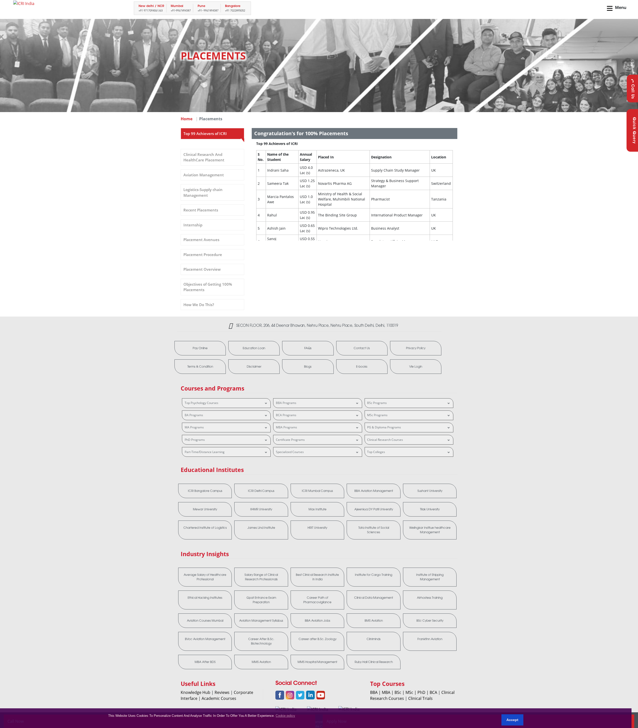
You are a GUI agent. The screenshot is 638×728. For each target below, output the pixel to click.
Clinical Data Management (373, 597)
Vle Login (415, 366)
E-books (361, 366)
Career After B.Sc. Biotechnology (261, 641)
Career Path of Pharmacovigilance (317, 600)
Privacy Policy (415, 348)
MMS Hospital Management (317, 662)
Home (186, 119)
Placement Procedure (202, 254)
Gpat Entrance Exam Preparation (261, 600)
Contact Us (362, 348)
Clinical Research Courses (385, 440)
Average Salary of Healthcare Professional (205, 577)
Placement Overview (202, 269)
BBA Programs (286, 403)
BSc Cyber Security (429, 620)
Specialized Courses (290, 452)
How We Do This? (198, 304)
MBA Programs (286, 427)
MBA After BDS (205, 662)
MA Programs (194, 427)
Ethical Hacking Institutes (205, 597)
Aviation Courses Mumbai (205, 620)
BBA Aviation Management (373, 491)
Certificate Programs (290, 440)
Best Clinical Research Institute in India (317, 577)
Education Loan (254, 348)
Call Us (632, 91)
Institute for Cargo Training (373, 575)
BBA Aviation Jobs (317, 620)
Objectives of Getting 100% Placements (207, 287)
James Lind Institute (261, 527)
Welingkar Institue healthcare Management (430, 530)
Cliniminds (374, 639)
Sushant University (429, 491)
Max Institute (317, 509)
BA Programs (194, 415)
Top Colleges (376, 452)
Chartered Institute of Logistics (205, 527)
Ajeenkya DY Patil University (373, 509)
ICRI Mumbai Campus (317, 491)
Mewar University (205, 509)
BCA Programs (286, 415)
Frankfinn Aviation (429, 639)
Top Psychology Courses (201, 403)
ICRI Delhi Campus (261, 491)
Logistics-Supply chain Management (203, 192)
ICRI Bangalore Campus (205, 491)
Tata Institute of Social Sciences (373, 530)
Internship (192, 224)
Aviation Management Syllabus (261, 620)
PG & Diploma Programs (384, 427)
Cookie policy (285, 716)
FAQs (308, 348)
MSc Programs (377, 415)
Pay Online (200, 348)
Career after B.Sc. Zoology (317, 639)
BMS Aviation (374, 620)
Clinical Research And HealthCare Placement (203, 157)
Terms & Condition (200, 366)
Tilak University (430, 509)
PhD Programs (195, 440)
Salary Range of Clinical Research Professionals (261, 577)
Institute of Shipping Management (430, 577)
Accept (512, 720)
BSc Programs (377, 403)
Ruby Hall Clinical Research (374, 662)
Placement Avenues (201, 239)
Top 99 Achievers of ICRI (205, 133)
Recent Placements (200, 209)
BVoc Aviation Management (205, 639)
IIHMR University (261, 509)
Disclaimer (254, 366)
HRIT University (317, 527)
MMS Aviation (261, 662)
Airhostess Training (430, 597)
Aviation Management (203, 174)
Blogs (308, 366)
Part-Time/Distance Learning (205, 452)
